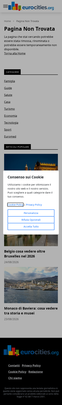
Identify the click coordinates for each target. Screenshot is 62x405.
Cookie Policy (15, 204)
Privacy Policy (34, 204)
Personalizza (31, 213)
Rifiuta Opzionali (31, 219)
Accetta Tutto (31, 226)
